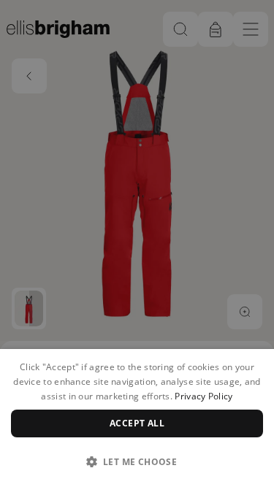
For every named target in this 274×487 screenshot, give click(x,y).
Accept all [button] (137, 423)
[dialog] (137, 418)
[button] (137, 461)
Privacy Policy (203, 396)
